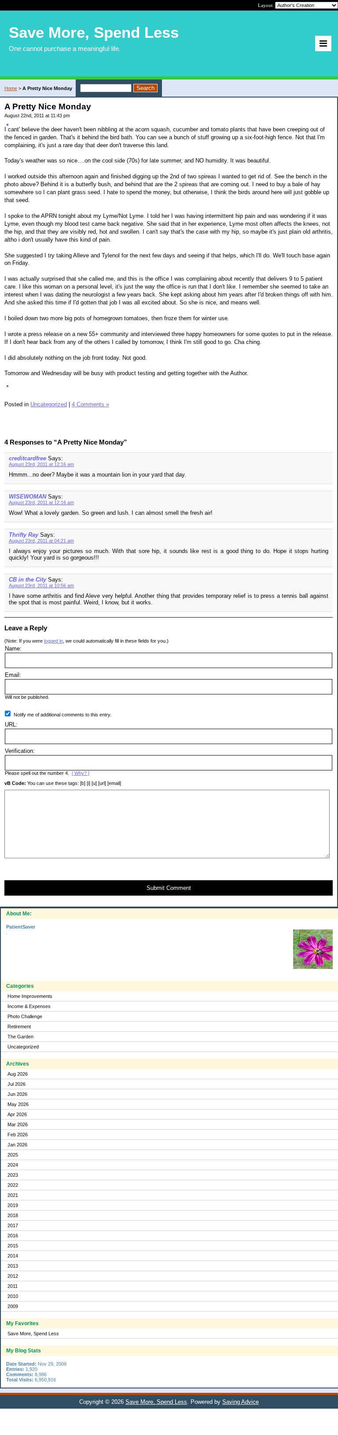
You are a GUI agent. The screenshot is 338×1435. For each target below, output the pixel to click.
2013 (12, 1266)
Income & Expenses (29, 1006)
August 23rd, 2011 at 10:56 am (41, 585)
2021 (12, 1195)
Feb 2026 (17, 1134)
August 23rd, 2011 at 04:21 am (41, 540)
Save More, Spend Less (33, 1333)
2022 (12, 1185)
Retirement (19, 1026)
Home (10, 88)
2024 (12, 1165)
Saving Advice (240, 1402)
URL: (11, 724)
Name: (13, 648)
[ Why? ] (80, 773)
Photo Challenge (24, 1016)
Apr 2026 (17, 1114)
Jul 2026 (16, 1084)
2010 (12, 1296)
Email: (13, 675)
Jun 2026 (17, 1094)
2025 (12, 1154)
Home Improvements (29, 996)
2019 (12, 1205)
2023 (12, 1175)
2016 (12, 1235)
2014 (12, 1255)
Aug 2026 (17, 1074)
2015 (12, 1245)
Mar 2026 (17, 1124)
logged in (53, 640)
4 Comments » (90, 404)
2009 (12, 1306)
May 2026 (18, 1104)
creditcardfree (27, 458)
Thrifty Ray (23, 534)
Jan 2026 (17, 1144)
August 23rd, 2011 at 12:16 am (41, 464)
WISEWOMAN (27, 496)
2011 (12, 1286)
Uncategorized (23, 1046)
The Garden (20, 1036)
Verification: (20, 751)
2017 (12, 1225)
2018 (12, 1215)
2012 (12, 1276)
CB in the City (27, 579)
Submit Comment (169, 888)
